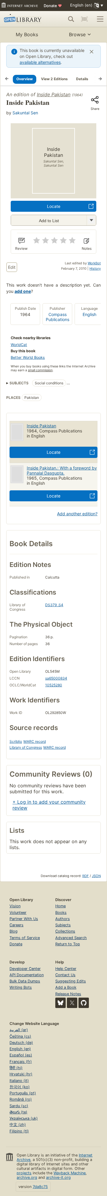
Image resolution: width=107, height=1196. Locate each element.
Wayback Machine (70, 1173)
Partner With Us (24, 919)
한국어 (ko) (20, 1087)
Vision (15, 906)
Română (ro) (21, 1099)
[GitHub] (83, 1003)
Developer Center (25, 968)
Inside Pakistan (53, 94)
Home (60, 906)
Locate (53, 206)
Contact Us (65, 975)
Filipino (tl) (19, 1131)
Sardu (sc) (19, 1106)
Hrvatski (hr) (21, 1074)
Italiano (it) (19, 1080)
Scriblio (16, 741)
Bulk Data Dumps (25, 981)
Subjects (63, 925)
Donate (53, 5)
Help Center (65, 968)
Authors (62, 919)
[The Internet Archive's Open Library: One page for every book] (23, 19)
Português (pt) (23, 1093)
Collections (65, 931)
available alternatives (40, 62)
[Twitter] (72, 1003)
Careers (16, 925)
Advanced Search (71, 938)
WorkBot (94, 263)
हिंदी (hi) (16, 1068)
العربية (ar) (19, 1030)
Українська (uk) (24, 1118)
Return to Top (67, 944)
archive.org (27, 1177)
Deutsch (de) (21, 1042)
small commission (40, 370)
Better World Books (28, 357)
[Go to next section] (100, 79)
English (89, 314)
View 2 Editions (54, 79)
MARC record (34, 741)
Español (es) (21, 1055)
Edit (11, 267)
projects (24, 1173)
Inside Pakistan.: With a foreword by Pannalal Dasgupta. (62, 470)
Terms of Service (25, 938)
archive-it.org (58, 1177)
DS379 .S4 (54, 605)
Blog (14, 931)
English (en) (20, 1049)
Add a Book (65, 987)
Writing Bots (21, 987)
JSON (96, 876)
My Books (27, 34)
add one (23, 291)
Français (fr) (21, 1061)
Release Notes (68, 994)
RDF (85, 876)
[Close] (91, 52)
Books (61, 912)
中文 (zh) (18, 1124)
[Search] (71, 19)
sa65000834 (56, 678)
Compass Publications (57, 317)
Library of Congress (26, 747)
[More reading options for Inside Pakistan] (91, 220)
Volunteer (18, 912)
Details (82, 79)
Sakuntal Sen (25, 112)
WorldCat (19, 344)
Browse (77, 34)
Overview (24, 79)
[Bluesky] (60, 1003)
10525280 (53, 685)
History (95, 268)
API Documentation (27, 975)
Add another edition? (77, 513)
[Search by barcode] (84, 19)
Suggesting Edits (70, 981)
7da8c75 (40, 1186)
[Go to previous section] (6, 79)
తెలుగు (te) (18, 1112)
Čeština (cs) (20, 1036)
